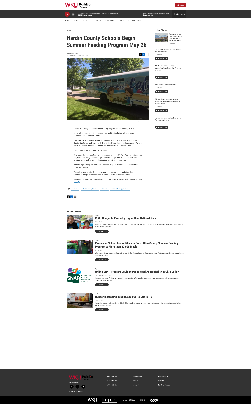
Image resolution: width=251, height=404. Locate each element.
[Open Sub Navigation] (70, 20)
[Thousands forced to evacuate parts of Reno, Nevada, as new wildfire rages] (161, 37)
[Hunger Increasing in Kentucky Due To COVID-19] (80, 300)
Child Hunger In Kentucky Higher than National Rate (125, 218)
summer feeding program (120, 189)
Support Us (109, 20)
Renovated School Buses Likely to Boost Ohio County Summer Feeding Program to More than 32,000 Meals (136, 245)
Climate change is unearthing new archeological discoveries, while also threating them (167, 101)
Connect (85, 20)
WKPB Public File (112, 380)
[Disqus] (125, 342)
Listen (75, 20)
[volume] (73, 14)
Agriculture (98, 269)
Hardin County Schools (90, 189)
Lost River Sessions (164, 385)
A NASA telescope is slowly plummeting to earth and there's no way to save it (168, 68)
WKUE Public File (137, 376)
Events (121, 20)
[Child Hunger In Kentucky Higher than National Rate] (80, 222)
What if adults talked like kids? (165, 85)
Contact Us (135, 385)
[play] (67, 14)
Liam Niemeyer (99, 275)
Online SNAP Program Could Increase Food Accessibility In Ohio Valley (137, 271)
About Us (97, 20)
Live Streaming (163, 376)
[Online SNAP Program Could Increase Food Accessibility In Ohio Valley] (80, 275)
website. (77, 182)
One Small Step (134, 20)
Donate (181, 5)
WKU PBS (161, 380)
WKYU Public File (112, 376)
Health (69, 31)
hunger (104, 189)
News (67, 20)
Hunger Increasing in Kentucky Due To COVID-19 (123, 297)
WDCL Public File (112, 385)
